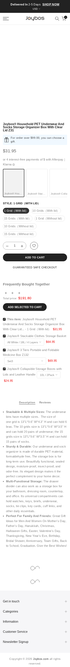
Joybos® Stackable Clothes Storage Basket (36, 336)
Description (27, 402)
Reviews (45, 402)
